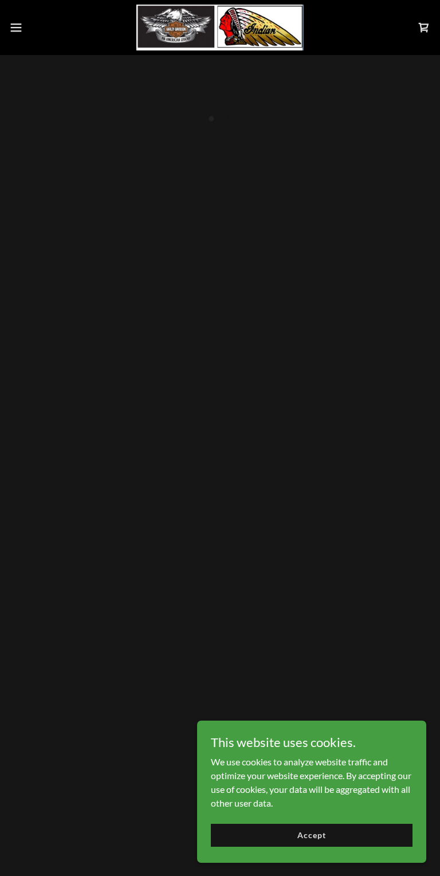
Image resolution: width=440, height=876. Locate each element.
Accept (311, 835)
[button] (37, 27)
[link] (219, 27)
